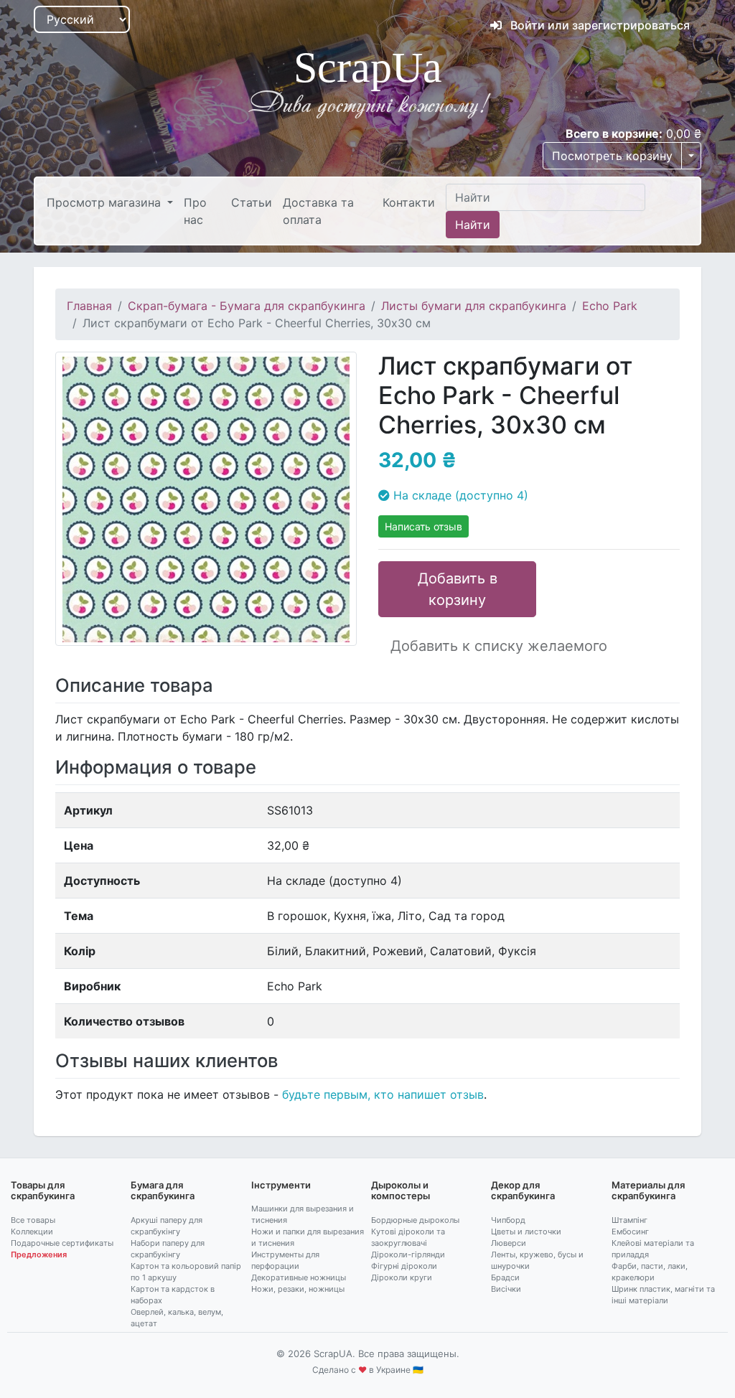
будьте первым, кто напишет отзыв (383, 1094)
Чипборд (508, 1220)
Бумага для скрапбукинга (163, 1190)
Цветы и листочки (526, 1231)
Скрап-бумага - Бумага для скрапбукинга (246, 306)
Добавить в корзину (457, 589)
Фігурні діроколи (404, 1266)
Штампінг (629, 1220)
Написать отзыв (423, 526)
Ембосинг (630, 1231)
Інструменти (281, 1185)
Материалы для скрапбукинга (648, 1190)
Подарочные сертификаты (62, 1243)
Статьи (251, 202)
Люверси (508, 1243)
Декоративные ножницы (298, 1277)
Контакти (409, 202)
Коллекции (32, 1231)
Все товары (33, 1220)
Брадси (505, 1277)
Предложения (39, 1254)
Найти (472, 224)
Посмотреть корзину (612, 156)
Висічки (506, 1289)
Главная (89, 306)
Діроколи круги (401, 1277)
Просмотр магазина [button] (105, 202)
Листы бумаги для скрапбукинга (473, 306)
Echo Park (609, 306)
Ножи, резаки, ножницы (298, 1289)
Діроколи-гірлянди (408, 1254)
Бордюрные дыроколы (415, 1220)
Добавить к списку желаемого (498, 646)
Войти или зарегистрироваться (598, 25)
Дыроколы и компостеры (400, 1190)
